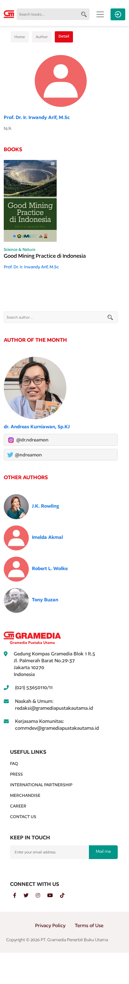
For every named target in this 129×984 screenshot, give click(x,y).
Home (19, 36)
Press (16, 774)
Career (18, 805)
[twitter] (29, 895)
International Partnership (41, 784)
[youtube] (53, 895)
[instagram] (41, 895)
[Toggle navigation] (100, 14)
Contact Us (23, 816)
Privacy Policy (50, 925)
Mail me (103, 851)
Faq (14, 763)
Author (42, 36)
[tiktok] (65, 895)
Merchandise (25, 795)
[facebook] (18, 895)
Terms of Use (89, 925)
